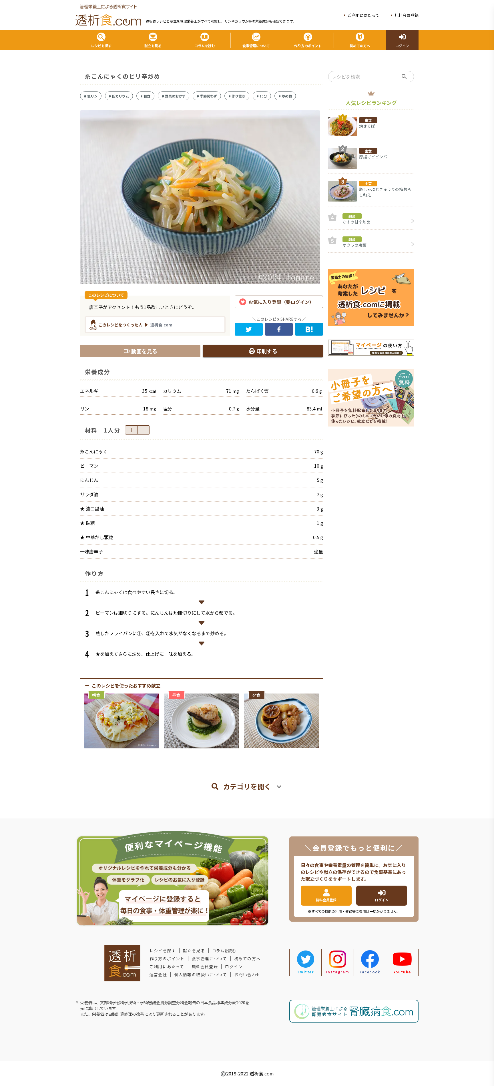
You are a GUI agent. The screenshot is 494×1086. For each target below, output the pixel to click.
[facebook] (279, 329)
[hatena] (309, 329)
